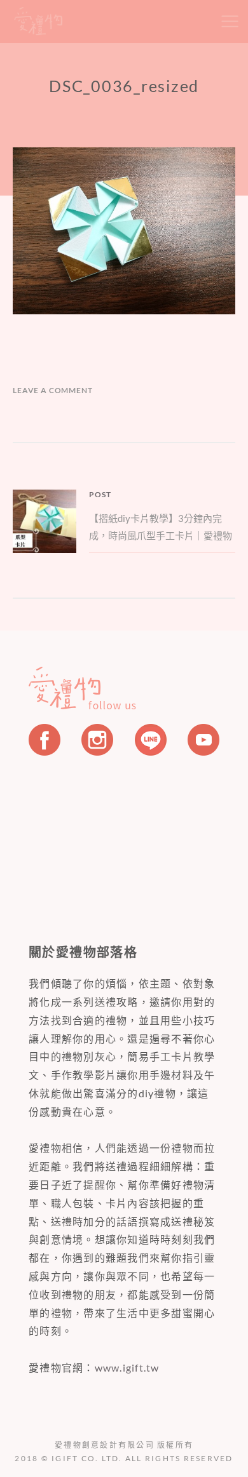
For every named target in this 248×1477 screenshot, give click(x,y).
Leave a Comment (53, 390)
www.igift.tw (127, 1367)
